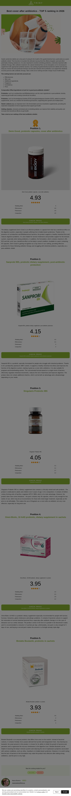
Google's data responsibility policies (12, 793)
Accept (65, 792)
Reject (57, 792)
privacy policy (41, 792)
